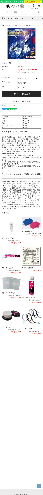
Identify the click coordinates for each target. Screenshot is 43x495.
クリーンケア (6, 327)
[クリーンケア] (11, 315)
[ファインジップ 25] (11, 226)
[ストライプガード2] (31, 316)
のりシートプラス (28, 268)
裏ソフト (28, 26)
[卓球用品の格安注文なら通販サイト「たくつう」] (13, 8)
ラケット (25, 18)
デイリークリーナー (28, 297)
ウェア (32, 18)
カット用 (36, 26)
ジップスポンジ (27, 231)
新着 (3, 18)
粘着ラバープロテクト (9, 293)
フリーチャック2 (7, 268)
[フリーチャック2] (11, 256)
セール (10, 18)
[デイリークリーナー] (31, 286)
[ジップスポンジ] (31, 223)
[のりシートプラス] (31, 256)
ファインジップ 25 (8, 238)
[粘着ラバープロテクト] (11, 283)
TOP (3, 26)
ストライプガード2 (28, 328)
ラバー (17, 18)
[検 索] (38, 12)
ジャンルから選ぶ (12, 26)
